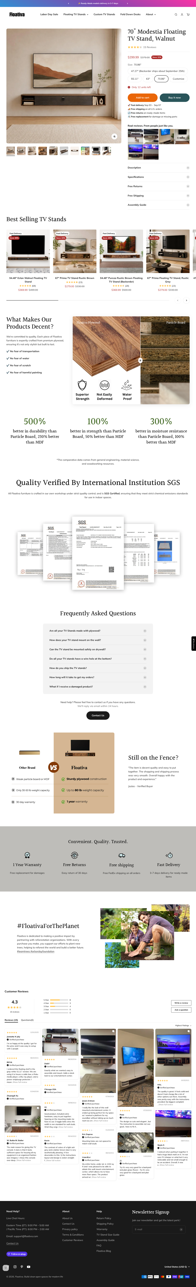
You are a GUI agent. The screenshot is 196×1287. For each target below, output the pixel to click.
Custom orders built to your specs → (98, 3)
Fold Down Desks (130, 14)
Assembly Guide (106, 1240)
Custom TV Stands (104, 14)
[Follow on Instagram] (15, 1267)
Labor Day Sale (49, 14)
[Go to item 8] (85, 151)
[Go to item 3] (32, 151)
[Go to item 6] (64, 151)
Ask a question (181, 1010)
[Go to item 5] (53, 151)
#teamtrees (24, 951)
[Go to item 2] (21, 151)
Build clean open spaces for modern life (43, 1276)
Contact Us (98, 715)
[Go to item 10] (106, 151)
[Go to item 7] (74, 151)
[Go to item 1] (10, 151)
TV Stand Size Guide (108, 1234)
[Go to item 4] (42, 151)
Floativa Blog (104, 1250)
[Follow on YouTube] (28, 1267)
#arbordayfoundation (42, 951)
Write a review (181, 1003)
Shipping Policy (105, 1223)
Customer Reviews (72, 1240)
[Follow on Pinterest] (22, 1267)
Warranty (102, 1229)
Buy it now (174, 97)
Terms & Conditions (73, 1234)
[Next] (127, 3)
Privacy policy (70, 1229)
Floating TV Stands (74, 14)
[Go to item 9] (96, 151)
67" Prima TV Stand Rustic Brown (74, 278)
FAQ (99, 1245)
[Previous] (68, 3)
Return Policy (104, 1218)
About (149, 14)
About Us (67, 1218)
